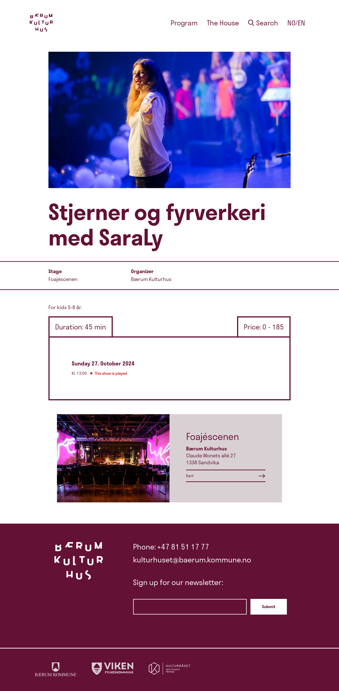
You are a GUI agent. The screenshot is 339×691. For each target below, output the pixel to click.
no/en (296, 22)
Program (184, 22)
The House (223, 22)
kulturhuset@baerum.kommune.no (192, 559)
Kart (190, 475)
